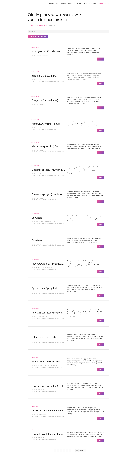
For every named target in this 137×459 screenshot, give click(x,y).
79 (77, 450)
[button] (108, 3)
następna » (82, 450)
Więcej (100, 59)
